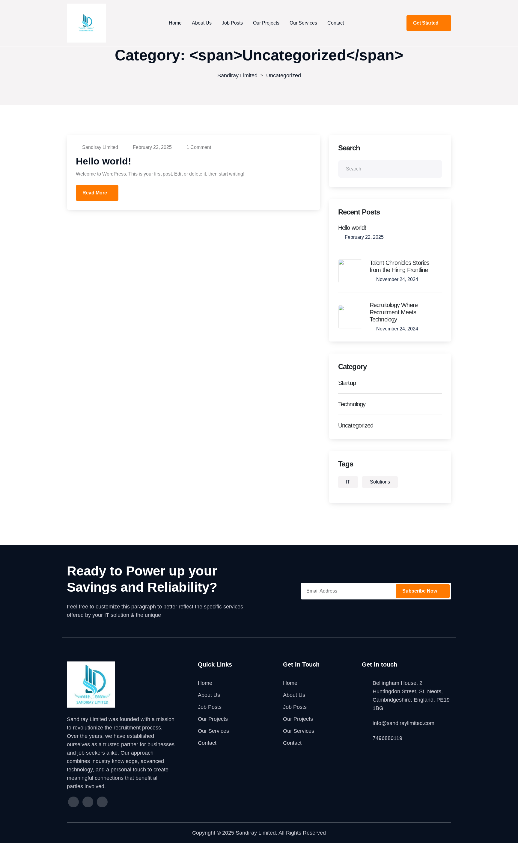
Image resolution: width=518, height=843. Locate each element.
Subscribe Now (420, 590)
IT (348, 481)
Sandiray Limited (100, 147)
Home (175, 22)
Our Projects (266, 22)
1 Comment (198, 147)
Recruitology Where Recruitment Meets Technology (394, 312)
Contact (335, 22)
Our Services (303, 22)
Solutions (380, 481)
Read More (94, 192)
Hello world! (103, 161)
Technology (352, 404)
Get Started (426, 22)
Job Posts (232, 22)
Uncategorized (356, 425)
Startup (347, 383)
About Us (202, 22)
